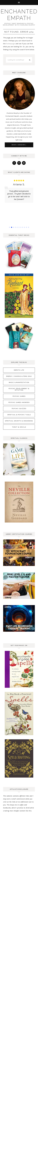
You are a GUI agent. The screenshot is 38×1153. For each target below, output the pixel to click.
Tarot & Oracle (19, 427)
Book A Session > (19, 145)
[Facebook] (14, 163)
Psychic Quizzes (19, 408)
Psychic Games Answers (19, 402)
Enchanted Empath (19, 14)
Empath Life (19, 370)
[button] (19, 2)
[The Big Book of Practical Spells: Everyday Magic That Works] (19, 735)
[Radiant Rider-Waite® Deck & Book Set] (19, 317)
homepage (10, 44)
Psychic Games (19, 396)
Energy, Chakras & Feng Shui (19, 376)
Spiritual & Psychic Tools (19, 415)
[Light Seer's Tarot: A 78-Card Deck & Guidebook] (19, 350)
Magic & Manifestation (19, 382)
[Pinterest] (19, 163)
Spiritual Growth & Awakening (19, 421)
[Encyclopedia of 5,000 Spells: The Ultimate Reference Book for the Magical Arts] (19, 687)
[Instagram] (24, 163)
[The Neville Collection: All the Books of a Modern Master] (19, 522)
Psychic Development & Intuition (19, 389)
